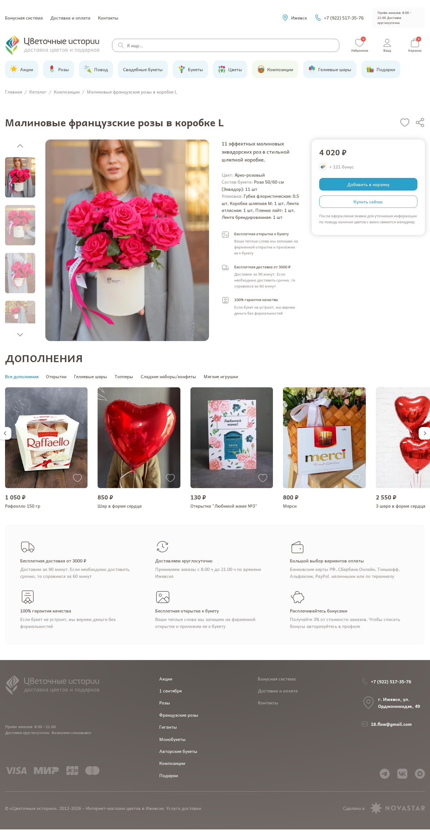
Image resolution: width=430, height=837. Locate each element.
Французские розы (178, 714)
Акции (165, 678)
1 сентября (170, 690)
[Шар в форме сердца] (139, 437)
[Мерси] (324, 437)
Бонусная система (24, 17)
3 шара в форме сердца (400, 505)
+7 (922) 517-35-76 (344, 17)
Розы (164, 702)
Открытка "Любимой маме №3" (223, 505)
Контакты (108, 17)
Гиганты (168, 726)
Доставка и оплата (70, 17)
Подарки (168, 775)
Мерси (290, 505)
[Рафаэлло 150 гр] (46, 437)
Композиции (172, 763)
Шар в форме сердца (120, 505)
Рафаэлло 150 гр (22, 505)
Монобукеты (172, 739)
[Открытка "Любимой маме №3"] (231, 437)
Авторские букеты (178, 751)
